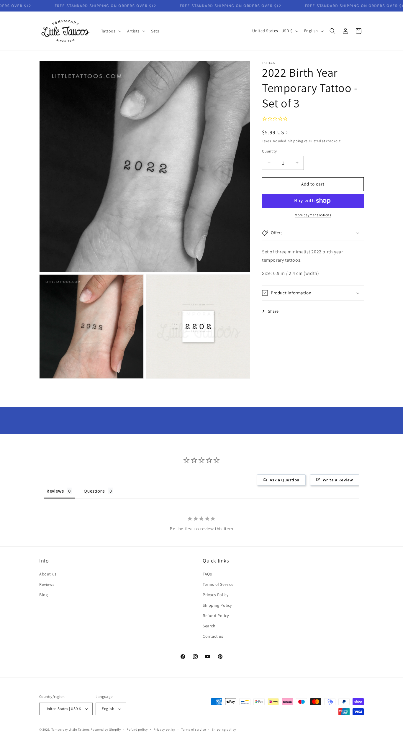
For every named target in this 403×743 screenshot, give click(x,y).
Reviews (46, 584)
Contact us (213, 636)
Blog (43, 594)
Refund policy (137, 729)
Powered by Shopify (106, 729)
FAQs (207, 574)
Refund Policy (216, 615)
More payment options (313, 215)
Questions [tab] (94, 491)
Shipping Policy (217, 605)
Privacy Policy (215, 594)
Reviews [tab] (55, 491)
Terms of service (193, 729)
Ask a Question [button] (284, 480)
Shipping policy (224, 729)
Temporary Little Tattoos (70, 729)
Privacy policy (164, 729)
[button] (111, 31)
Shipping (295, 141)
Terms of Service (218, 584)
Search (209, 626)
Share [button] (273, 311)
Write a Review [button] (338, 480)
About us (48, 574)
